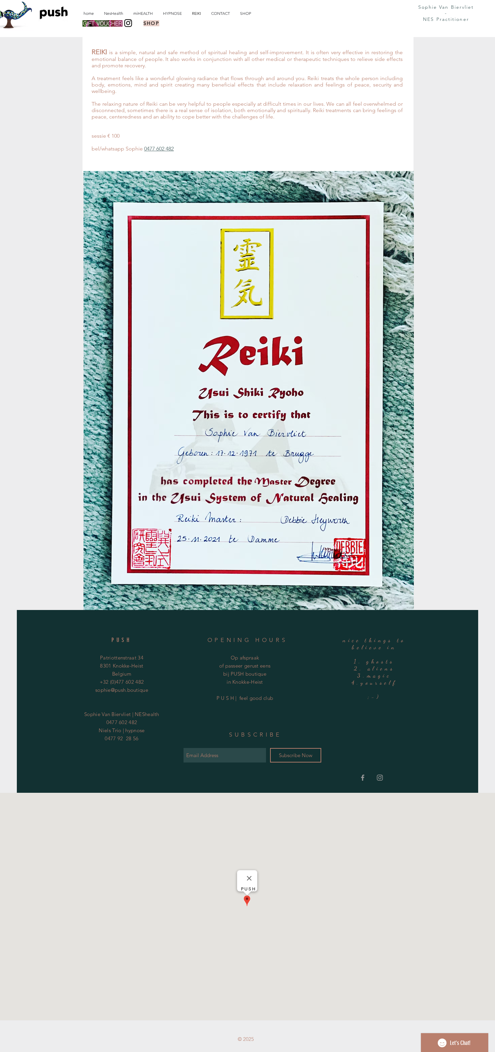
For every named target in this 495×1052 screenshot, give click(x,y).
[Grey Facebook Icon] (363, 778)
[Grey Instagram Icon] (380, 778)
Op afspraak (245, 657)
